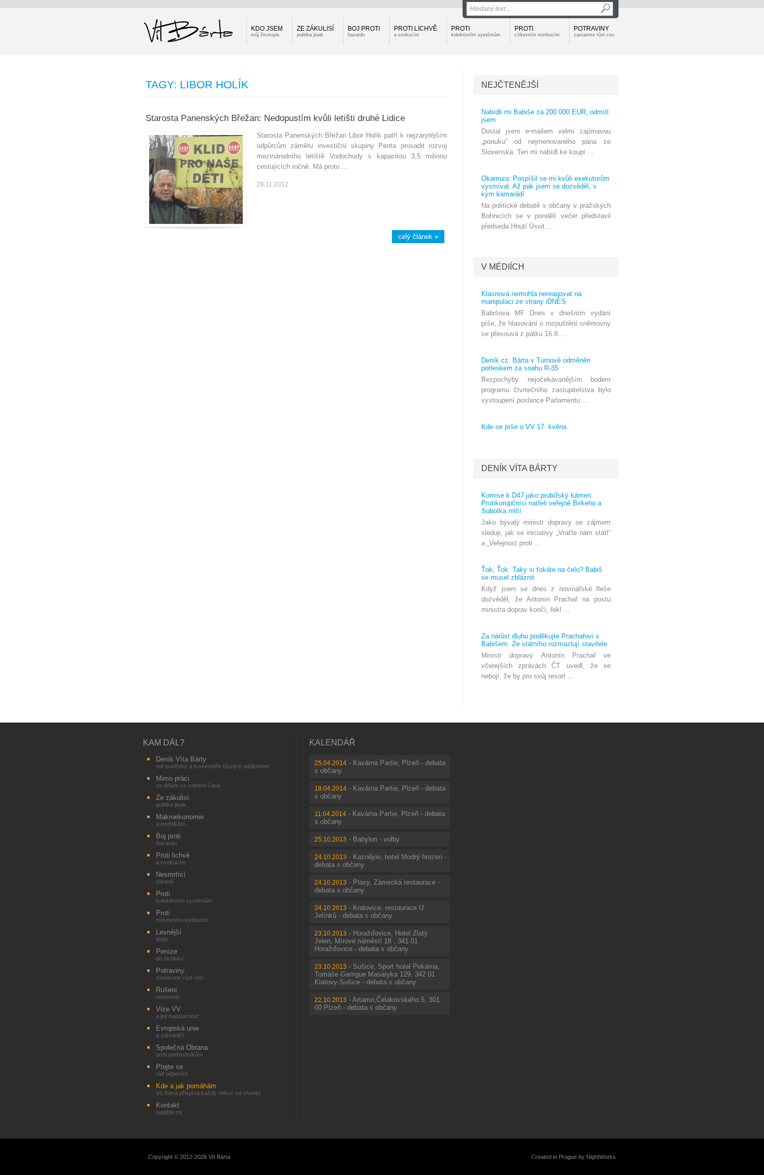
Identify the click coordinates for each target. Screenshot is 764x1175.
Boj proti (364, 31)
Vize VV (177, 1012)
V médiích (502, 266)
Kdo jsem (267, 31)
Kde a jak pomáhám (208, 1089)
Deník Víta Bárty (519, 468)
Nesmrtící (171, 878)
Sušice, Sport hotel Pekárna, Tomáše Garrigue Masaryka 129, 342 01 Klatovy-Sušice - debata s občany (377, 974)
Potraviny (594, 31)
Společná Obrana (182, 1051)
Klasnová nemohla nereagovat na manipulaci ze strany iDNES (531, 297)
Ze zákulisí (315, 31)
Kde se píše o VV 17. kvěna (524, 427)
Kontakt (168, 1108)
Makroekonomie (180, 820)
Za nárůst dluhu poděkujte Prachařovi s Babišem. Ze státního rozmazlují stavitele (544, 640)
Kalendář (332, 742)
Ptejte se (172, 1070)
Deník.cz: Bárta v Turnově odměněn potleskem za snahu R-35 (535, 364)
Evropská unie (177, 1031)
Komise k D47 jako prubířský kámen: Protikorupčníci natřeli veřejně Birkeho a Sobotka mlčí (541, 503)
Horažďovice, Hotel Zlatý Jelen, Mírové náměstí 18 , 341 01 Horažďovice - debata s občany (371, 941)
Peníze (169, 954)
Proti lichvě (415, 31)
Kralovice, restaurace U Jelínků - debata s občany (369, 911)
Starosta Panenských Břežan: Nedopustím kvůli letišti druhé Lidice (275, 118)
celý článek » (418, 237)
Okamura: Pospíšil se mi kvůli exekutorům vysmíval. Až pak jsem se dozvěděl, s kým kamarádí (545, 186)
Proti (475, 31)
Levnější (168, 935)
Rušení (168, 993)
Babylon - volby (376, 839)
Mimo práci (188, 782)
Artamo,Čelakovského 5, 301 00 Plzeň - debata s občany (377, 1003)
